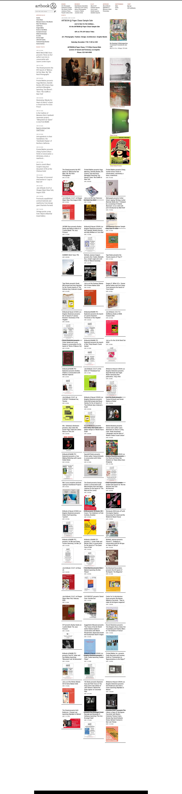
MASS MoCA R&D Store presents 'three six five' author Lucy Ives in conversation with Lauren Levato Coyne (44, 57)
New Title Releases (41, 24)
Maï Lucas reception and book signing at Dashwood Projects (71, 483)
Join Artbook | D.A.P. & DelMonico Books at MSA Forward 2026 (114, 314)
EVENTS (63, 15)
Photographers (82, 9)
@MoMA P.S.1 (106, 7)
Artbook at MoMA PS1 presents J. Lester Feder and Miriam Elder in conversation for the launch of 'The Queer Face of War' (93, 543)
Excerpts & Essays (41, 32)
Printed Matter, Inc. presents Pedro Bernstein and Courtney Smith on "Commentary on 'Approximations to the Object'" (115, 656)
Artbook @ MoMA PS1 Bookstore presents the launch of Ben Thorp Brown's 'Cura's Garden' (93, 343)
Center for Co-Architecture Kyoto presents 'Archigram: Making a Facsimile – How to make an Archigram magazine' (115, 599)
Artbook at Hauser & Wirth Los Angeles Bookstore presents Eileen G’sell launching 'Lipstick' (71, 514)
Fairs (116, 9)
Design (70, 7)
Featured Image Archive (42, 42)
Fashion (70, 9)
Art (62, 6)
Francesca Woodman (116, 81)
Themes (82, 11)
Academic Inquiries (95, 12)
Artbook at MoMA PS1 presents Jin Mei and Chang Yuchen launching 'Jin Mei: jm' (71, 541)
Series (81, 12)
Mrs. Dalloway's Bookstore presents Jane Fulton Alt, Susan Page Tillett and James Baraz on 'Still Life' (71, 428)
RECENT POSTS (40, 47)
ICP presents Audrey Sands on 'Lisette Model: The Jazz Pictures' (71, 627)
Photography (67, 6)
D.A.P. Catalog (84, 7)
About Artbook (106, 6)
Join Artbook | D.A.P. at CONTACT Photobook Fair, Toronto (70, 399)
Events (116, 7)
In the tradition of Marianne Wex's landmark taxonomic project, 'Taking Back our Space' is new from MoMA (45, 117)
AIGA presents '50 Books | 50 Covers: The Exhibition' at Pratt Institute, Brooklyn (93, 513)
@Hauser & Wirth (107, 9)
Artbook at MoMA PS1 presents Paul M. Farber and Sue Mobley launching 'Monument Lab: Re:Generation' (71, 656)
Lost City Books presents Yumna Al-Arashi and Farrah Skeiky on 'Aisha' (115, 399)
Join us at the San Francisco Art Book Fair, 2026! (93, 199)
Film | (63, 9)
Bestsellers (85, 6)
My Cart (129, 6)
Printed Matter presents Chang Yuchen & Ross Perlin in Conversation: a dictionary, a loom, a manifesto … (44, 153)
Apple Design (113, 135)
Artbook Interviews (41, 34)
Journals (77, 12)
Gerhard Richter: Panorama (117, 106)
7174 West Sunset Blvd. (93, 47)
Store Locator (94, 9)
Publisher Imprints (95, 7)
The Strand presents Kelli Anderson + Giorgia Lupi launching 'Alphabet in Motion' (71, 712)
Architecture (64, 7)
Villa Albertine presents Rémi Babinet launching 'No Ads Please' (93, 570)
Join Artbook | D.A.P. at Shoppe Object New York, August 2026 (45, 190)
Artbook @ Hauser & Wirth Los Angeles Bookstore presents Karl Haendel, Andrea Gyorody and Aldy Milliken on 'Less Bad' (94, 229)
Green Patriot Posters (116, 166)
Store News (39, 20)
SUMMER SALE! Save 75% (70, 255)
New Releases (78, 6)
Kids (71, 12)
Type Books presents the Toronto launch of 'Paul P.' (114, 256)
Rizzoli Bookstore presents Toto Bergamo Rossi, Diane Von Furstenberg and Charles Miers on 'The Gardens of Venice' (116, 628)
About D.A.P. (94, 6)
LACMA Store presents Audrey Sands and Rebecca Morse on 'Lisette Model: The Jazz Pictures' (71, 229)
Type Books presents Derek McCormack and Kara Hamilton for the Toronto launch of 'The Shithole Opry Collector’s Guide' (72, 286)
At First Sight (40, 38)
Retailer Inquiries (95, 11)
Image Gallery (40, 28)
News (116, 6)
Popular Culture (65, 12)
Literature (64, 11)
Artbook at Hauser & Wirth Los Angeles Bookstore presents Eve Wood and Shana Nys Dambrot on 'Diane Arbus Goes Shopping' (115, 458)
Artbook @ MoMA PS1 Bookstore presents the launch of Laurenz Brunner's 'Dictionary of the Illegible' (93, 315)
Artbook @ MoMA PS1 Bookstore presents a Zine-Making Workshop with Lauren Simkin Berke (71, 457)
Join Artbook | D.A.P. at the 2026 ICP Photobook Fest (92, 370)
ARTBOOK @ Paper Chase (82, 27)
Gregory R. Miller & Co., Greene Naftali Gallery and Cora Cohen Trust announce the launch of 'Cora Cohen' (115, 286)
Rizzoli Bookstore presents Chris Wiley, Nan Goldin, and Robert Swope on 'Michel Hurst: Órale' (94, 428)
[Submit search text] (55, 11)
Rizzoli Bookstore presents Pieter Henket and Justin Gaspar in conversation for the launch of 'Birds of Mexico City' (72, 343)
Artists (76, 9)
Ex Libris (38, 36)
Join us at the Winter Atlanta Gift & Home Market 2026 (71, 683)
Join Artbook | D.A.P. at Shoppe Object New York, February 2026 (72, 598)
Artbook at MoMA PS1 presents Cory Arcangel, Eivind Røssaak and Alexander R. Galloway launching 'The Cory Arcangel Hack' (93, 714)
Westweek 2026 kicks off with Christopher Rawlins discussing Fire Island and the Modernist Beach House (115, 514)
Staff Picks (77, 7)
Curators (77, 11)
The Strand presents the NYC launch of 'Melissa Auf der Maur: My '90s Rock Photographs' (71, 172)
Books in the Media (41, 30)
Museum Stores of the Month (44, 22)
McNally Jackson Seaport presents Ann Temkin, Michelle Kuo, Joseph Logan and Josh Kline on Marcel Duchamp (93, 258)
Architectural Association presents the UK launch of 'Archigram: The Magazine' (114, 570)
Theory (68, 11)
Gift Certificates (131, 8)
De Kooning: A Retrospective (119, 43)
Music (65, 9)
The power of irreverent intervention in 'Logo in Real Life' (44, 179)
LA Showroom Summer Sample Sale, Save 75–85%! (115, 227)
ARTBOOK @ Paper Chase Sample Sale (77, 20)
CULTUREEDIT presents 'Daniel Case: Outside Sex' (94, 597)
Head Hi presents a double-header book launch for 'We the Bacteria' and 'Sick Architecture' (115, 485)
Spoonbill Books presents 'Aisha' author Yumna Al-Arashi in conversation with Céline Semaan (93, 457)
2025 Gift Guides (41, 40)
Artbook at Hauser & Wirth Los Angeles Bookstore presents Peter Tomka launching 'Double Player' (94, 656)
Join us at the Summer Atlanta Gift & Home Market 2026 (93, 284)
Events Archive (40, 44)
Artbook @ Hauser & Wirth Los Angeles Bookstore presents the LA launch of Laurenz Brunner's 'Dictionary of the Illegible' (71, 316)
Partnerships (106, 11)
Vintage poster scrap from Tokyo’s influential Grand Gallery (44, 213)
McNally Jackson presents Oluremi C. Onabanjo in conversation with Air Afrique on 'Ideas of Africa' (115, 542)
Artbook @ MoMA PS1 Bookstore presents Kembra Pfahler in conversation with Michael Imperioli (71, 372)
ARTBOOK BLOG (40, 15)
